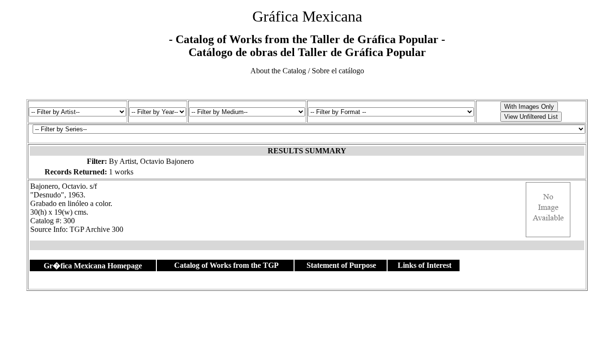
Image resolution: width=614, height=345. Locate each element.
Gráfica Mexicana (307, 16)
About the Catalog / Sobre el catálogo (307, 71)
